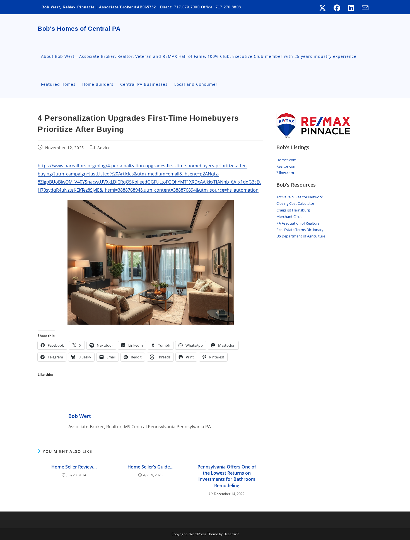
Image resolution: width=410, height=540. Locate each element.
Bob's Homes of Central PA (79, 28)
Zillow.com (285, 172)
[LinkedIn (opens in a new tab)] (351, 7)
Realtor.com (286, 166)
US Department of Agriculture (300, 236)
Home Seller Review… (74, 467)
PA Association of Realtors (297, 223)
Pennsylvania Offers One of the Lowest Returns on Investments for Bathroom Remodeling (226, 476)
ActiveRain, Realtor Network (299, 196)
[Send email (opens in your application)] (363, 7)
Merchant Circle (289, 216)
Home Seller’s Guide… (150, 467)
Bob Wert (79, 416)
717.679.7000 (187, 7)
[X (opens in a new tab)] (322, 7)
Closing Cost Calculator (295, 203)
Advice (104, 147)
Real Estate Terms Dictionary (300, 229)
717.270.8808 (228, 7)
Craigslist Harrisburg (293, 210)
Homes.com (286, 159)
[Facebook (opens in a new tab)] (337, 7)
